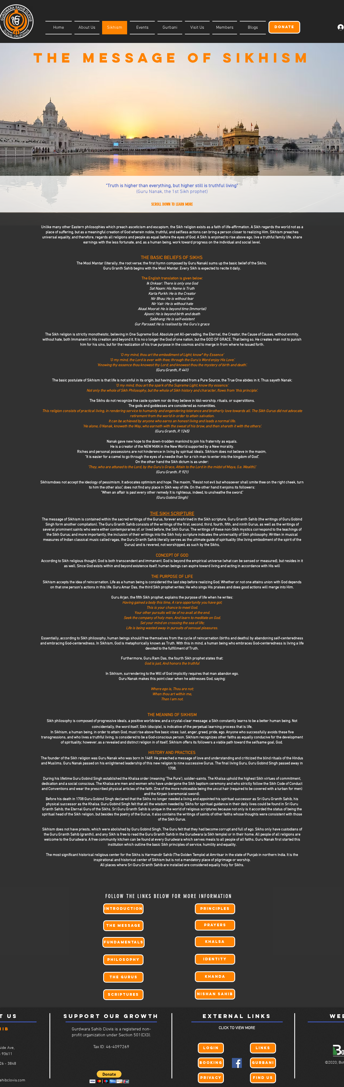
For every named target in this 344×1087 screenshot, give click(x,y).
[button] (109, 1077)
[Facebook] (237, 1063)
